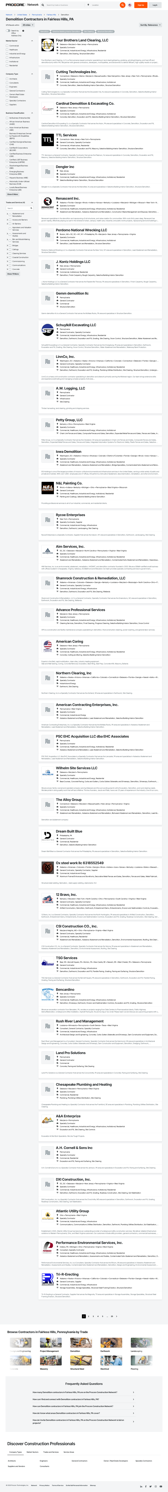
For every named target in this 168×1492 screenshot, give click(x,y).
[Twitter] (150, 1486)
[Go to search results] (31, 208)
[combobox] (105, 5)
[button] (7, 45)
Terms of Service (57, 1485)
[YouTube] (161, 1487)
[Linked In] (141, 1486)
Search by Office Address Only (16, 33)
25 (112, 1316)
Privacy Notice (44, 1485)
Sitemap (93, 1485)
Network (32, 5)
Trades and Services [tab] (51, 1452)
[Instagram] (156, 1486)
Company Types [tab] (15, 1452)
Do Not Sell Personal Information (77, 1485)
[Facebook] (145, 1486)
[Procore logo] (15, 5)
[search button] (122, 5)
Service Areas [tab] (69, 1452)
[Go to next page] (117, 1316)
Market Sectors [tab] (32, 1452)
